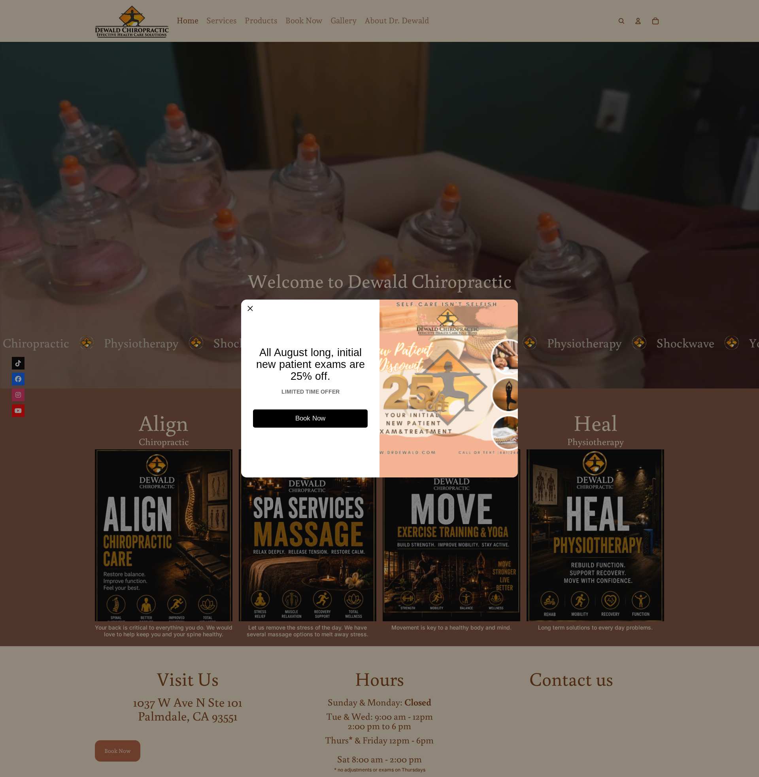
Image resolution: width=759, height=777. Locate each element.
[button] (250, 309)
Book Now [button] (310, 418)
